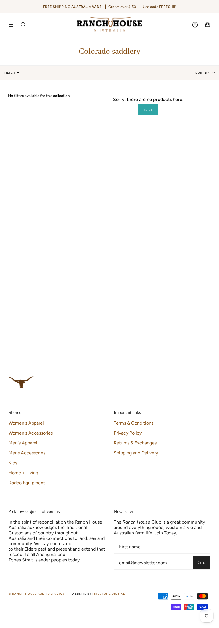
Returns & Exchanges (135, 443)
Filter (9, 73)
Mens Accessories (27, 453)
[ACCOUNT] (195, 25)
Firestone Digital (108, 594)
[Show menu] (13, 24)
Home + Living (23, 472)
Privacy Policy (128, 433)
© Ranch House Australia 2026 (37, 594)
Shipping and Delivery (136, 453)
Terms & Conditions (133, 423)
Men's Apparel (23, 443)
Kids (13, 463)
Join (201, 562)
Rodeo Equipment (27, 482)
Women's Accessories (31, 433)
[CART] (207, 25)
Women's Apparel (26, 423)
